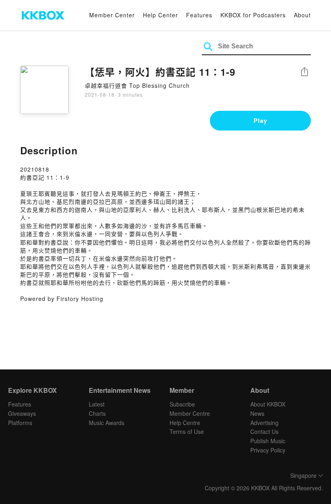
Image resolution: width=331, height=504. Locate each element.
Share (304, 72)
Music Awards (106, 423)
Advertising (264, 423)
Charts (97, 413)
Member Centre (190, 413)
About (302, 15)
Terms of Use (187, 431)
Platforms (20, 423)
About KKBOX (267, 404)
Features (199, 15)
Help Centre (185, 423)
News (257, 413)
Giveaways (22, 413)
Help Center (160, 15)
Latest (97, 404)
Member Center (112, 15)
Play (260, 120)
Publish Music (267, 441)
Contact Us (264, 431)
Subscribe (182, 404)
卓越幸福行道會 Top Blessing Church (137, 85)
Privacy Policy (267, 450)
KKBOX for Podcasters (253, 15)
